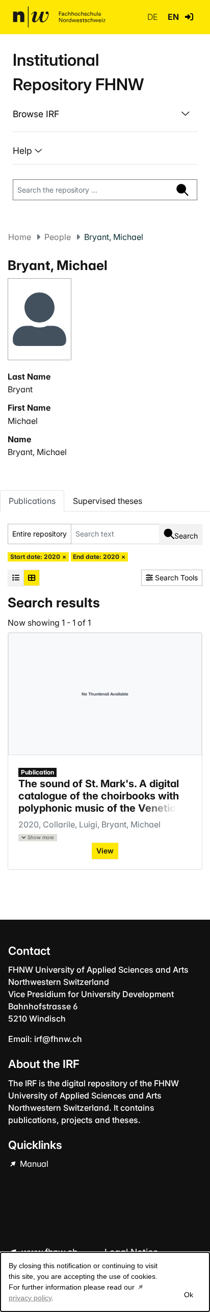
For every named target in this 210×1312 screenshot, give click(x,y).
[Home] (59, 17)
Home (19, 237)
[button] (189, 17)
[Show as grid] (31, 578)
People (57, 237)
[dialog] (105, 1282)
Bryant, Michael (37, 452)
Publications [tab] (32, 501)
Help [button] (24, 150)
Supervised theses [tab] (107, 501)
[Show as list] (16, 578)
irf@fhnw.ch (58, 1039)
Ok (188, 1295)
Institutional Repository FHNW (78, 72)
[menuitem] (105, 114)
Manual (33, 1164)
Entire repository (39, 533)
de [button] (153, 17)
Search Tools (175, 577)
